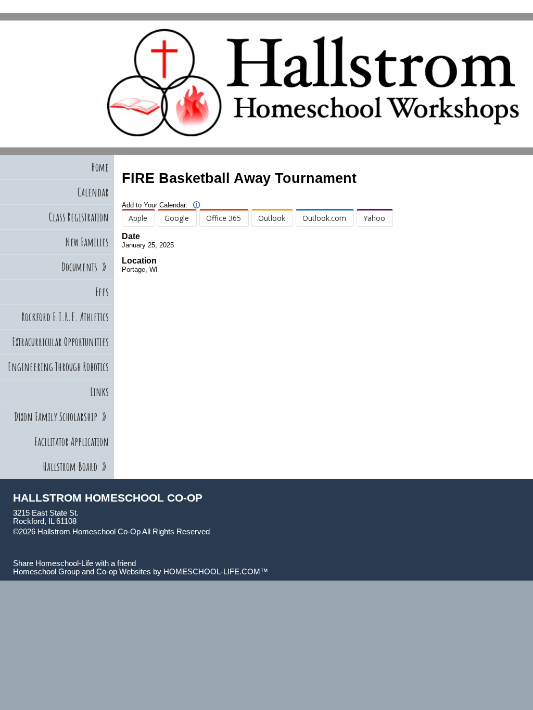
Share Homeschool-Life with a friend (74, 563)
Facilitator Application (71, 442)
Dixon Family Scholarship (61, 417)
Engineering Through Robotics (58, 367)
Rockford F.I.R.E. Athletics (65, 317)
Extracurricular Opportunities (60, 342)
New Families (87, 242)
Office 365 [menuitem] (223, 218)
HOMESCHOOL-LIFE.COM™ (215, 572)
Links (99, 392)
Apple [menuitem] (138, 218)
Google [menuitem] (176, 218)
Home (100, 167)
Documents (85, 267)
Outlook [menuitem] (271, 218)
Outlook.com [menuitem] (324, 218)
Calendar (93, 192)
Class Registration (79, 217)
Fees (102, 292)
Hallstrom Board (76, 466)
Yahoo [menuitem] (374, 218)
